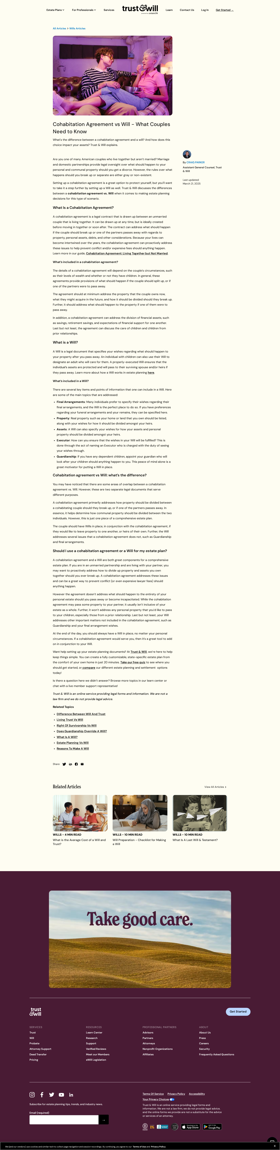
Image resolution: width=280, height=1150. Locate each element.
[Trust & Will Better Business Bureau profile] (162, 1127)
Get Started (238, 1011)
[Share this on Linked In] (70, 764)
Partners (148, 1038)
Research (92, 1038)
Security (204, 1049)
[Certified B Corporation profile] (145, 1127)
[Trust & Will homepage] (140, 10)
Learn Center (94, 1032)
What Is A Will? (67, 737)
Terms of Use (139, 1146)
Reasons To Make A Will (73, 749)
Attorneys (149, 1043)
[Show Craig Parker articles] (187, 154)
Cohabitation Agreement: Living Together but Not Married (127, 253)
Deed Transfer (38, 1054)
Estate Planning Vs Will (73, 743)
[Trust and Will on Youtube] (61, 1094)
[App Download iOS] (190, 1127)
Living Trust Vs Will (70, 720)
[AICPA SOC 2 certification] (174, 1127)
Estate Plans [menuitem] (54, 10)
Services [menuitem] (109, 10)
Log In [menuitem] (205, 10)
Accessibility (197, 1094)
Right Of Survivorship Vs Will (77, 725)
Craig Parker (196, 162)
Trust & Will (139, 652)
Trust (32, 1032)
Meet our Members (97, 1054)
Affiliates (148, 1054)
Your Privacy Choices (156, 1099)
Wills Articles (77, 28)
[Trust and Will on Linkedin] (71, 1094)
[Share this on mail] (82, 764)
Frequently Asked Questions (216, 1054)
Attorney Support (40, 1049)
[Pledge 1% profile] (152, 1127)
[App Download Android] (212, 1127)
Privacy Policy (176, 1094)
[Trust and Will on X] (51, 1094)
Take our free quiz (132, 662)
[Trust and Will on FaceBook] (41, 1094)
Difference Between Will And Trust (81, 714)
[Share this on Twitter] (64, 764)
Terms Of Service (153, 1094)
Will (31, 1038)
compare (88, 668)
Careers (204, 1043)
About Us (205, 1032)
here (151, 373)
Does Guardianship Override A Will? (82, 731)
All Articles (59, 28)
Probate (34, 1043)
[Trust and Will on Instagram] (32, 1094)
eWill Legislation (96, 1059)
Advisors (148, 1032)
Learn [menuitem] (169, 10)
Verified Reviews (96, 1049)
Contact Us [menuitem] (187, 10)
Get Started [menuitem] (225, 10)
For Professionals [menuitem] (82, 10)
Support (91, 1043)
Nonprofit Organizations (158, 1049)
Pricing (33, 1059)
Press (202, 1038)
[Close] (274, 1146)
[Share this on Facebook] (76, 764)
